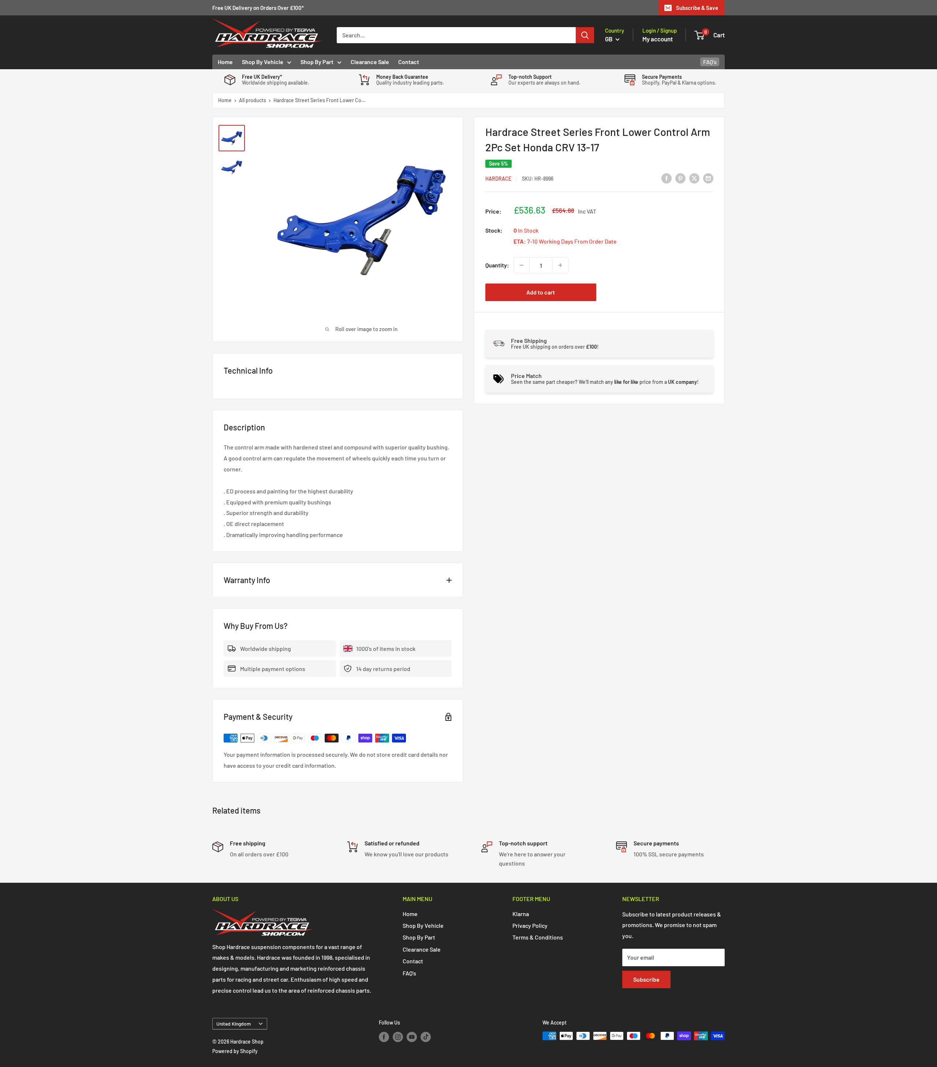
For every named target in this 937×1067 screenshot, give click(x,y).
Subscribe (646, 979)
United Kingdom (233, 1023)
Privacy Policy (530, 925)
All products (252, 100)
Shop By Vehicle (262, 61)
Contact (408, 61)
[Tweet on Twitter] (694, 178)
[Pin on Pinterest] (680, 178)
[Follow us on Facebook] (384, 1036)
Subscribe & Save (697, 7)
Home (225, 61)
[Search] (585, 35)
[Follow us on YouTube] (412, 1036)
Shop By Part (316, 61)
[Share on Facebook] (666, 178)
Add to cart (540, 292)
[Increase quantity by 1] (560, 265)
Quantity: (497, 265)
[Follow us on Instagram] (398, 1036)
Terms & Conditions (537, 937)
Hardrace (498, 178)
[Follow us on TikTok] (426, 1036)
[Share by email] (708, 178)
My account (657, 38)
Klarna (520, 913)
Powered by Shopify (235, 1051)
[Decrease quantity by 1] (521, 265)
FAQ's (710, 61)
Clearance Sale (370, 61)
